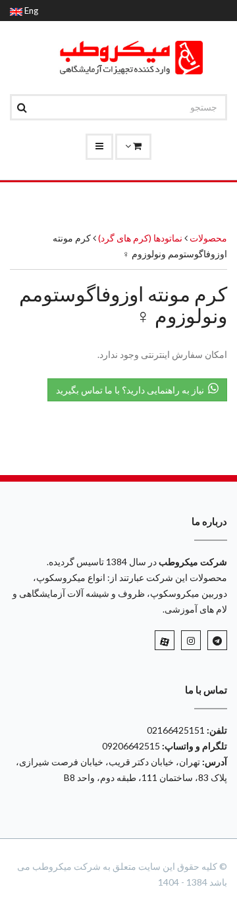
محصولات (208, 237)
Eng (30, 10)
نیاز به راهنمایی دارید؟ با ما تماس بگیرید (132, 389)
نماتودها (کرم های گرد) (139, 237)
